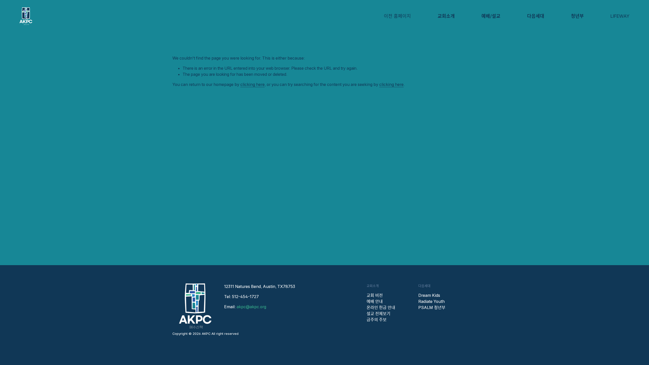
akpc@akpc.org (251, 306)
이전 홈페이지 (397, 16)
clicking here (252, 84)
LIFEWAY (619, 16)
